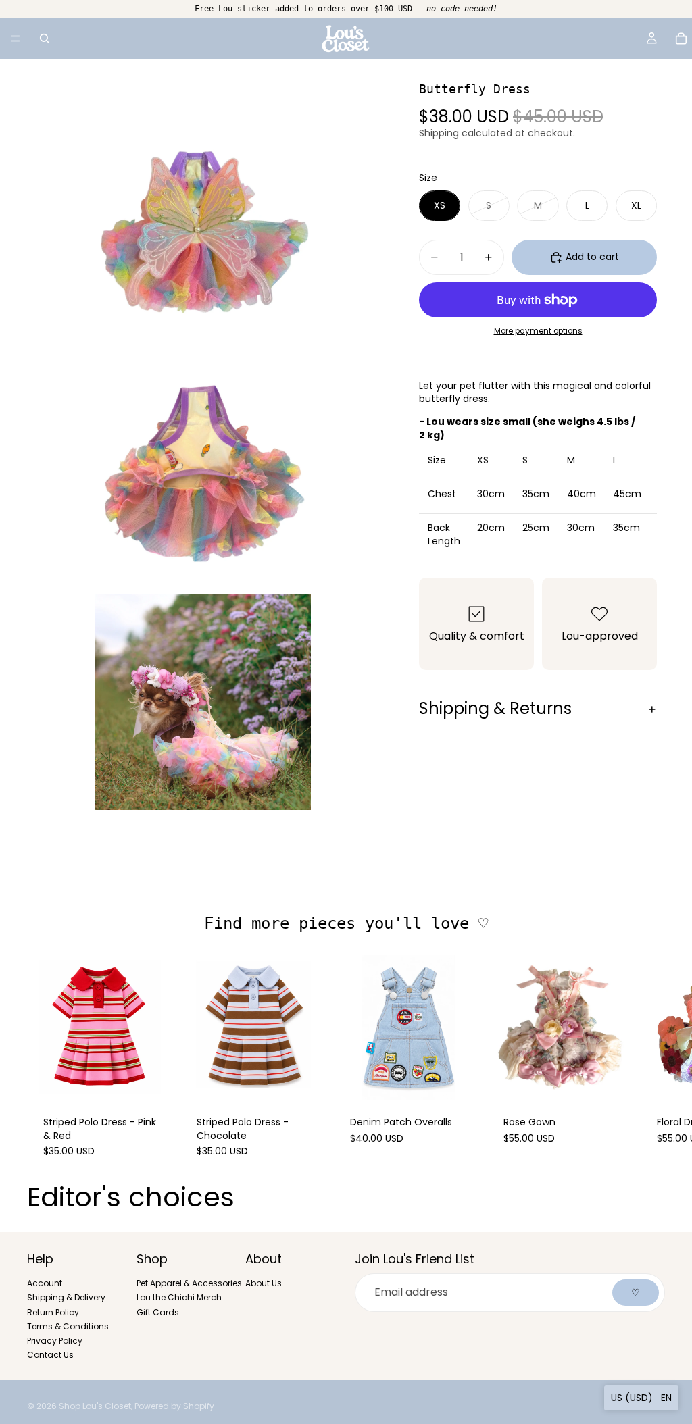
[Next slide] (650, 1064)
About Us (263, 1284)
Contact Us (50, 1355)
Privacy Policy (54, 1340)
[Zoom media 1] (203, 234)
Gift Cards (158, 1312)
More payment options (538, 331)
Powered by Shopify (174, 1406)
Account (44, 1284)
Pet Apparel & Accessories (189, 1284)
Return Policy (53, 1312)
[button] (641, 1397)
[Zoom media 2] (203, 468)
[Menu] (15, 38)
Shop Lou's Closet (95, 1406)
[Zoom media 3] (203, 702)
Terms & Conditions (68, 1326)
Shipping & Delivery (66, 1298)
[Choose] (151, 1079)
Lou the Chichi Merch (179, 1298)
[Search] (44, 38)
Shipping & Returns (495, 708)
